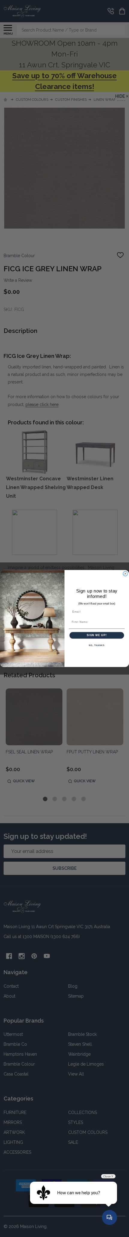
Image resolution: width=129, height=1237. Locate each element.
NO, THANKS (96, 645)
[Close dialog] (125, 574)
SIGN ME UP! (97, 635)
